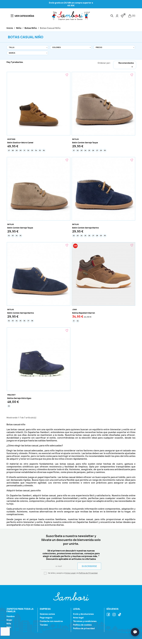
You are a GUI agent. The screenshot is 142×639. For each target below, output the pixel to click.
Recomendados (126, 65)
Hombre (11, 616)
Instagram (114, 615)
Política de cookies (82, 624)
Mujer (9, 620)
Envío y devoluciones (83, 614)
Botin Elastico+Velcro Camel (20, 142)
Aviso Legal (70, 573)
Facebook (109, 615)
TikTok (120, 615)
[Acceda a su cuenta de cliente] (117, 15)
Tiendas (44, 624)
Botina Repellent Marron (83, 313)
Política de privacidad (84, 628)
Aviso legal (78, 617)
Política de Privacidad (88, 573)
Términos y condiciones (85, 621)
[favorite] (122, 15)
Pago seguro (46, 617)
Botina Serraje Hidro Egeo (19, 398)
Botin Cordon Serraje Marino (85, 228)
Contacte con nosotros (51, 621)
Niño (9, 627)
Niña (9, 623)
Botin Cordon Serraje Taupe (85, 142)
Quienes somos (47, 614)
